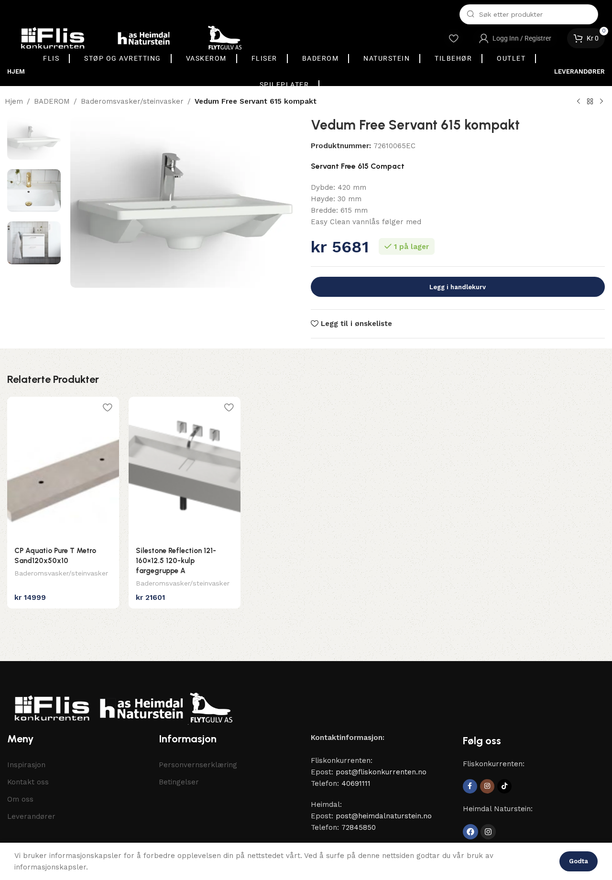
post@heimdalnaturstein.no (384, 816)
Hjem (14, 101)
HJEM (16, 71)
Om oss (20, 799)
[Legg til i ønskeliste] (107, 407)
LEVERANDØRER (579, 71)
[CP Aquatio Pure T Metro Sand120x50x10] (63, 468)
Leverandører (31, 816)
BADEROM (52, 101)
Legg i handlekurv (457, 287)
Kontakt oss (28, 782)
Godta (578, 861)
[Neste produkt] (601, 102)
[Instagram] (488, 831)
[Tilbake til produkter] (590, 102)
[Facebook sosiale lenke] (470, 786)
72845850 (358, 827)
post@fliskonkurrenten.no (381, 772)
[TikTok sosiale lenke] (504, 786)
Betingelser (179, 782)
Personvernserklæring (198, 764)
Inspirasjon (26, 764)
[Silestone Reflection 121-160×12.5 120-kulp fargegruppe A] (184, 468)
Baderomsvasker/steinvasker (132, 101)
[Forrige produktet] (578, 102)
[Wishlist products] (453, 38)
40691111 (356, 783)
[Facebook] (470, 831)
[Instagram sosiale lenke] (487, 786)
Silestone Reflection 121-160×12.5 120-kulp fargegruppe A (176, 560)
